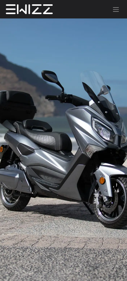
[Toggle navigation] (115, 9)
